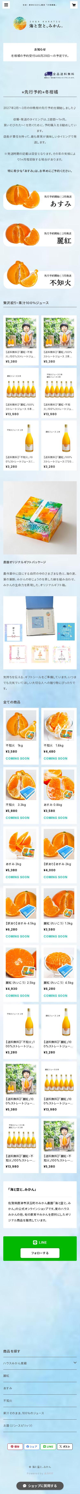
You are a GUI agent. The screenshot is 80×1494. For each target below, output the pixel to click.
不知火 (7, 1400)
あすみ (7, 1388)
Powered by (35, 1473)
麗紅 (6, 1375)
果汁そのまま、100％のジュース (23, 1413)
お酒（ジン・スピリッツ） (18, 1425)
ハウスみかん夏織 (15, 1363)
